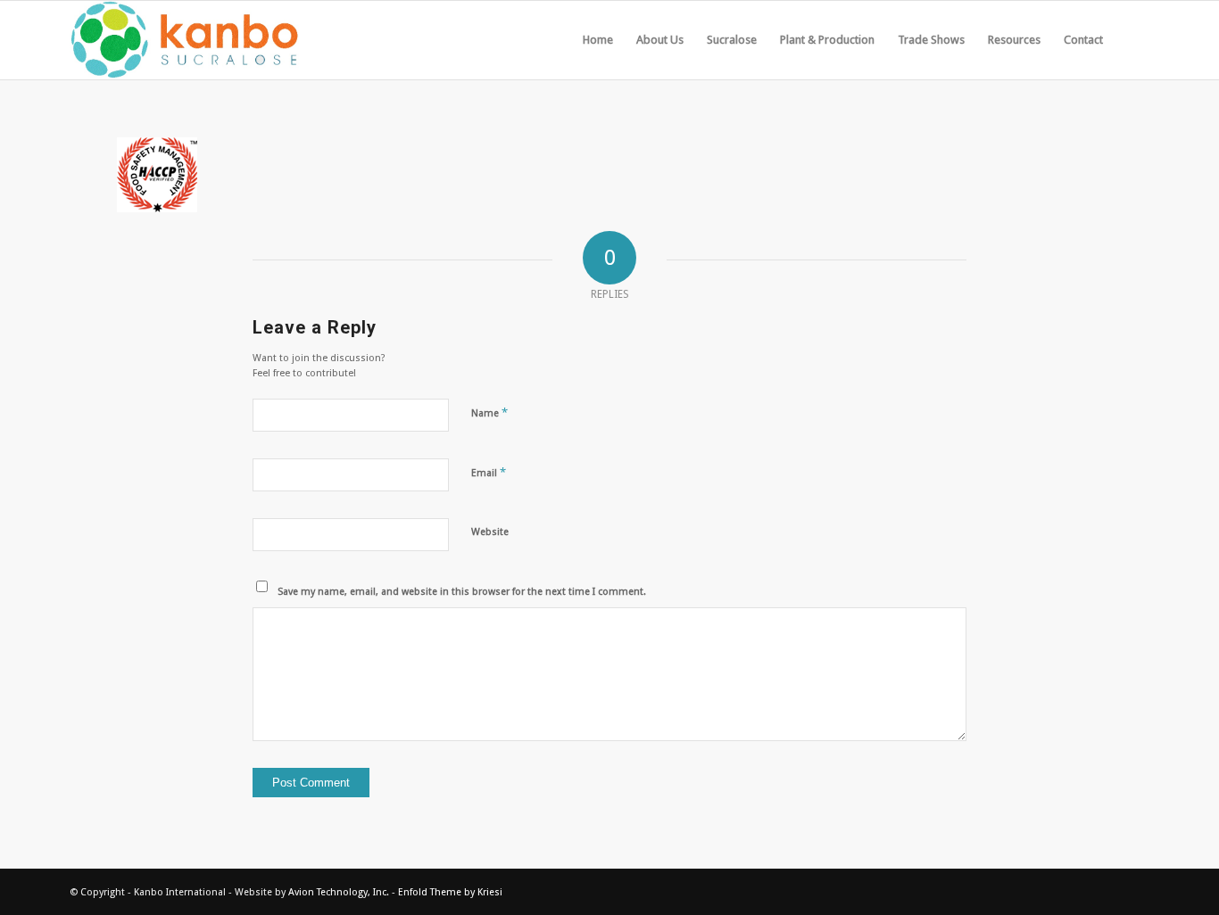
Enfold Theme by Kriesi (450, 892)
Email (488, 472)
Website (490, 532)
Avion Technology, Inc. (338, 892)
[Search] (1132, 40)
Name (489, 412)
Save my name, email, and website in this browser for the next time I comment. (462, 592)
